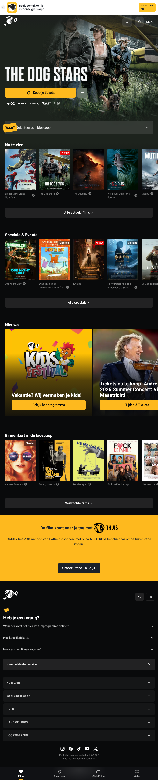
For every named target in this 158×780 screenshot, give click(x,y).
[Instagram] (62, 748)
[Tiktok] (79, 748)
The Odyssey (80, 194)
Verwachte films (77, 503)
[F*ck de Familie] (122, 460)
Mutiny (145, 194)
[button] (127, 22)
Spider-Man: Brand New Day (15, 195)
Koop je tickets (44, 92)
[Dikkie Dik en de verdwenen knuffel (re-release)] (54, 259)
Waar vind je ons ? (18, 696)
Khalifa (77, 284)
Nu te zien (13, 683)
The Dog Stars (47, 194)
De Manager (80, 484)
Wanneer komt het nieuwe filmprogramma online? (36, 626)
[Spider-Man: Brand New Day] (20, 169)
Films (21, 776)
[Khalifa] (88, 259)
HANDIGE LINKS (17, 722)
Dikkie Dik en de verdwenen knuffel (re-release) (51, 287)
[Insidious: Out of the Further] (122, 169)
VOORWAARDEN (17, 735)
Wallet (137, 776)
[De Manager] (88, 460)
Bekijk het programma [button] (48, 404)
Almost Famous (14, 484)
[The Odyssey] (88, 169)
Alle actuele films (77, 212)
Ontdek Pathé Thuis (76, 568)
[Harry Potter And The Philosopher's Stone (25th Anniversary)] (122, 259)
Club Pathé (98, 776)
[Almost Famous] (20, 460)
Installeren (147, 7)
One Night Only (13, 284)
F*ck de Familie (115, 484)
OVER (10, 709)
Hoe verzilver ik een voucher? (22, 649)
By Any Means (47, 484)
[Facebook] (70, 748)
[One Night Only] (20, 259)
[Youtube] (87, 748)
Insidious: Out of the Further (118, 195)
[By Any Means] (54, 460)
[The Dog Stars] (54, 169)
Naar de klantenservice (22, 664)
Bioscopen (60, 776)
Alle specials (77, 302)
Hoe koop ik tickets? (16, 638)
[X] (95, 748)
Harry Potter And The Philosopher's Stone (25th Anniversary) (119, 287)
